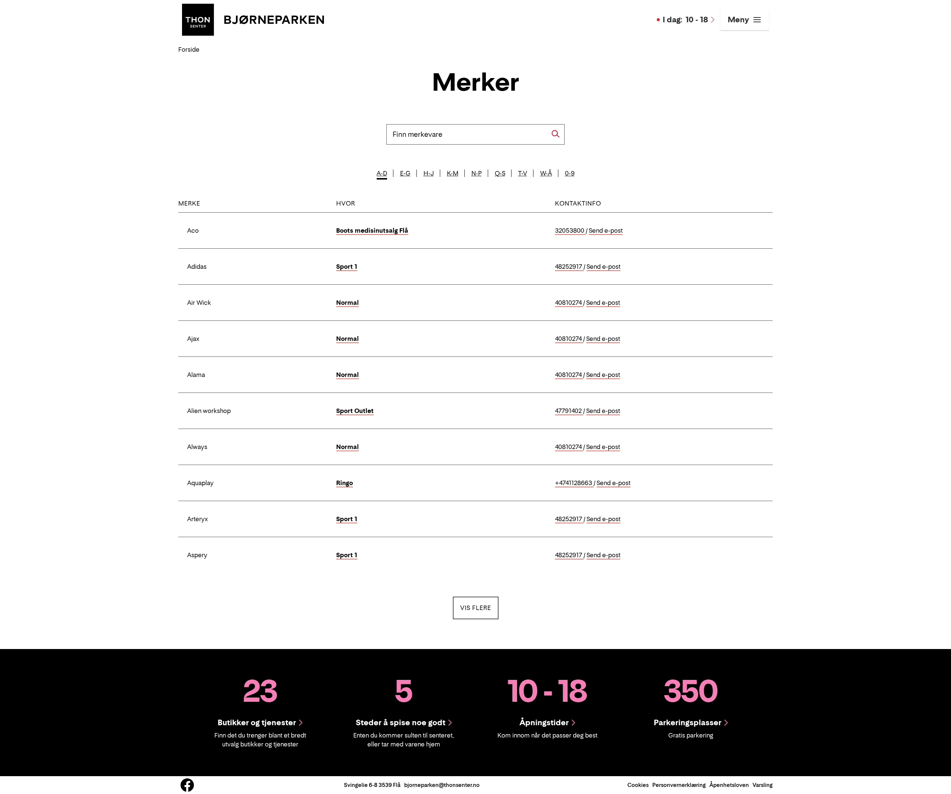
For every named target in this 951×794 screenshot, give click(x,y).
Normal (347, 302)
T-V (522, 173)
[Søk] (555, 133)
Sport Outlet (355, 410)
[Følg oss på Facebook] (187, 785)
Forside (188, 49)
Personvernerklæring (679, 785)
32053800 (570, 231)
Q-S (500, 173)
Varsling (763, 785)
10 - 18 (685, 19)
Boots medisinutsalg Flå (372, 230)
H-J (428, 173)
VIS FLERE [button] (479, 607)
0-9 (570, 173)
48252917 (569, 267)
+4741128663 (574, 483)
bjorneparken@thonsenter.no (442, 785)
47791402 (569, 411)
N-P (476, 173)
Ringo (344, 483)
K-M (452, 173)
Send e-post (606, 231)
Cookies (638, 785)
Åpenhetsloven (729, 785)
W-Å (546, 173)
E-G (405, 173)
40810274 (569, 303)
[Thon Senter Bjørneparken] (253, 19)
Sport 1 (346, 266)
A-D (382, 173)
